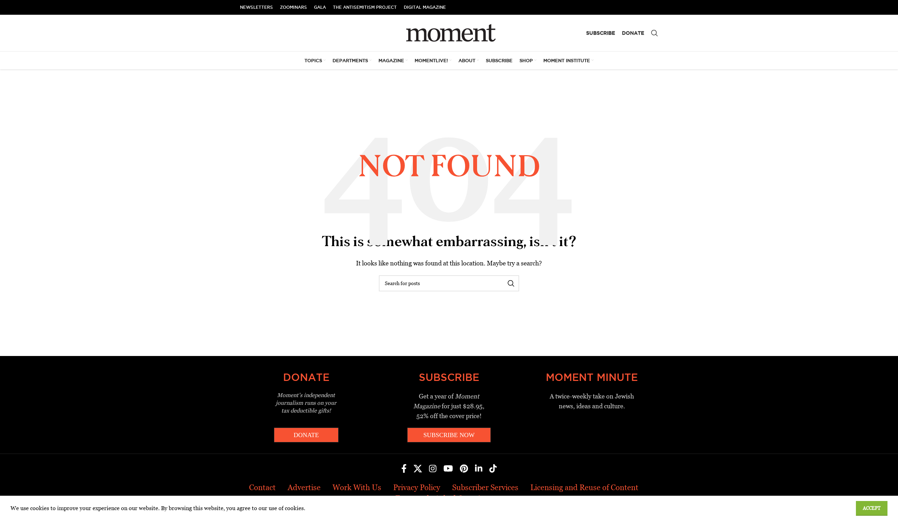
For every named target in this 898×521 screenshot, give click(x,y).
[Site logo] (449, 32)
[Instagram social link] (432, 469)
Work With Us (357, 487)
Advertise (304, 487)
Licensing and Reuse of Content (584, 487)
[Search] (655, 33)
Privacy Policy (416, 487)
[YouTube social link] (448, 469)
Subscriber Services (485, 487)
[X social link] (417, 469)
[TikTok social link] (493, 469)
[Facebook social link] (404, 469)
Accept (871, 508)
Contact (262, 487)
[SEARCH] (511, 283)
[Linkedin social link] (478, 469)
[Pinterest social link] (463, 469)
